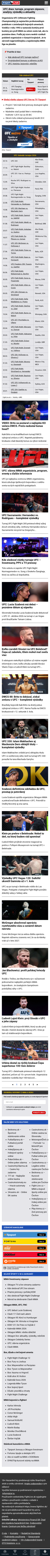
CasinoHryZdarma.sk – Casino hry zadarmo (17, 1169)
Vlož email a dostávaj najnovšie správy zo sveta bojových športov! (26, 1097)
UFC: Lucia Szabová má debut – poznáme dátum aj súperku (20, 606)
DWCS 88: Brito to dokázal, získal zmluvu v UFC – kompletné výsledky (22, 698)
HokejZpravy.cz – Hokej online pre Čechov (40, 1202)
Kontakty (14, 1533)
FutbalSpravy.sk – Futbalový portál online (16, 1142)
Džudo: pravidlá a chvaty (18, 1391)
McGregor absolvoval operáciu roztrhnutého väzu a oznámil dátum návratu (22, 925)
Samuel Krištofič (15, 1420)
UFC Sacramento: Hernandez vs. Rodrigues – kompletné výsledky (20, 517)
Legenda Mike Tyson (17, 1383)
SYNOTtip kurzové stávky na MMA (23, 1460)
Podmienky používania (14, 1536)
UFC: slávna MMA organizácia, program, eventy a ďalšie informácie (25, 472)
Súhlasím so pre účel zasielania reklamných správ (23, 1108)
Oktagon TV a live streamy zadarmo (23, 1285)
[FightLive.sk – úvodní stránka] (11, 3)
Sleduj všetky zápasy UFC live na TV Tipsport (25, 99)
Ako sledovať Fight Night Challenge (23, 1295)
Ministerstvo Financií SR (29, 1520)
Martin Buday (13, 1427)
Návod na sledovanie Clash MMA (22, 1299)
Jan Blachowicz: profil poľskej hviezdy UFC (23, 972)
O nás (4, 1533)
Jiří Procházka (13, 1409)
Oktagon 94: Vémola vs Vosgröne (22, 1321)
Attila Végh (12, 1416)
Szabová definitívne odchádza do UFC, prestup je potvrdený (23, 790)
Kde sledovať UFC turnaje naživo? (23, 57)
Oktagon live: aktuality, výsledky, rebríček (26, 1336)
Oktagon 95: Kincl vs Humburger (22, 1317)
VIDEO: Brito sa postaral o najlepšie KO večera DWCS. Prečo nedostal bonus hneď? (24, 426)
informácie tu (8, 1493)
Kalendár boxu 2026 (16, 1380)
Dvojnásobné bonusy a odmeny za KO (25, 60)
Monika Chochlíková (16, 1431)
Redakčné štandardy (30, 1533)
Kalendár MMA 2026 (16, 1328)
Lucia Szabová (14, 1435)
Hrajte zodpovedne (33, 1483)
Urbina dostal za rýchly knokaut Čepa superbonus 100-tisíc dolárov (23, 1064)
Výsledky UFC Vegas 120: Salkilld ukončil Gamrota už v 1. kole (21, 880)
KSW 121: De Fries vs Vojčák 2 (21, 1325)
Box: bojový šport (15, 1387)
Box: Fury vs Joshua (16, 1361)
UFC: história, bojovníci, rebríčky (22, 63)
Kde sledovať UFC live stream (21, 1288)
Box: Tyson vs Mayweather (19, 1369)
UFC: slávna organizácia (18, 1343)
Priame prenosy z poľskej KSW (21, 1292)
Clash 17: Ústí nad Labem (19, 1314)
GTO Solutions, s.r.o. (11, 1543)
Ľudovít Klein (13, 1424)
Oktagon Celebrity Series (18, 1339)
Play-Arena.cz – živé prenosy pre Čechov (39, 1211)
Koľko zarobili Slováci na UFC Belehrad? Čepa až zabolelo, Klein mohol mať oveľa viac (25, 652)
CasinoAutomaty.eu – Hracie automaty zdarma (17, 1185)
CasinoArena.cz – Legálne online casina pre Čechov (40, 1165)
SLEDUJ (30, 89)
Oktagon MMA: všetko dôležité (21, 1332)
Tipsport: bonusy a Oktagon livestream (25, 1449)
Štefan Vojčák (13, 1438)
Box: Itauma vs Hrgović (18, 1372)
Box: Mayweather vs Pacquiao (21, 1365)
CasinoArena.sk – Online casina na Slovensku (40, 1132)
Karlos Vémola (14, 1405)
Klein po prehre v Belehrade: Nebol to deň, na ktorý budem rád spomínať (23, 835)
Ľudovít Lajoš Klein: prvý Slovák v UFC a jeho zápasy (23, 1020)
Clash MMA (12, 1347)
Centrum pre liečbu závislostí (22, 1526)
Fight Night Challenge (17, 1394)
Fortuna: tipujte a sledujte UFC (21, 1453)
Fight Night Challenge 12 (18, 1358)
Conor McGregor (15, 1413)
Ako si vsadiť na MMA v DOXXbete (23, 1457)
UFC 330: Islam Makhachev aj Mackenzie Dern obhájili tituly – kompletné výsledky (20, 744)
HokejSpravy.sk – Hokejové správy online (16, 1152)
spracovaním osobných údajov (25, 1107)
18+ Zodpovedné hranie (31, 1540)
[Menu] (46, 3)
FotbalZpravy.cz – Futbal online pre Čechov (40, 1156)
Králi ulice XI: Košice (16, 1376)
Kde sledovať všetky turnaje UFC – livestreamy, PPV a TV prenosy (21, 561)
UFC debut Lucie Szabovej (19, 1310)
